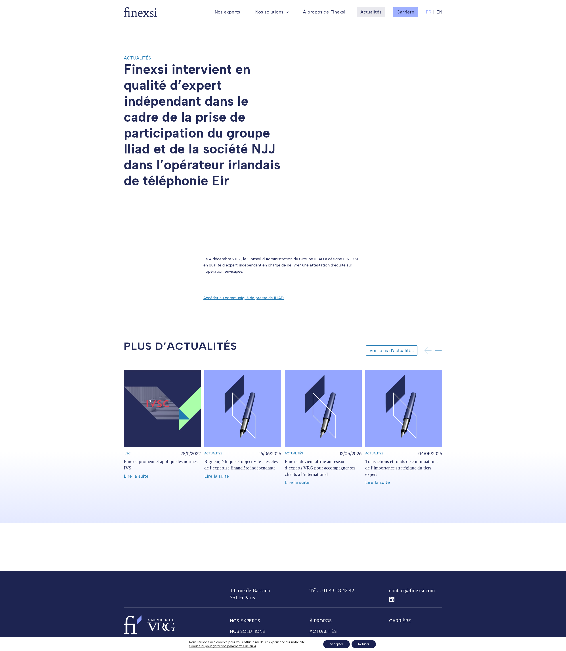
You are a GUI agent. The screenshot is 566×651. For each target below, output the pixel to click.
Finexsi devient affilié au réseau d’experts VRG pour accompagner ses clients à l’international (320, 468)
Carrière (400, 620)
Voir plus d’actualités (391, 350)
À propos (321, 620)
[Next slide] (438, 350)
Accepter (336, 644)
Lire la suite (136, 476)
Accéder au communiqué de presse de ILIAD (243, 297)
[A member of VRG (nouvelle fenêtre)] (161, 625)
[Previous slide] (428, 350)
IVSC (127, 453)
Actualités (371, 12)
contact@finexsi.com (412, 590)
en (439, 12)
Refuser (363, 644)
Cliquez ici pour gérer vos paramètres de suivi (222, 646)
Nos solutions (269, 12)
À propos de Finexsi (324, 12)
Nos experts (227, 12)
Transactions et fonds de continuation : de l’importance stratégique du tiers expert (401, 468)
